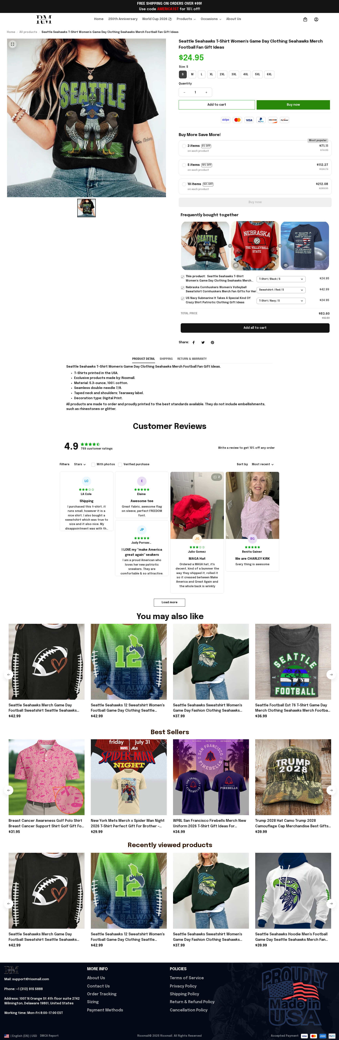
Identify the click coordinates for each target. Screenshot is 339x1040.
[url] (26, 979)
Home (11, 32)
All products (28, 32)
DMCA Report (49, 1036)
